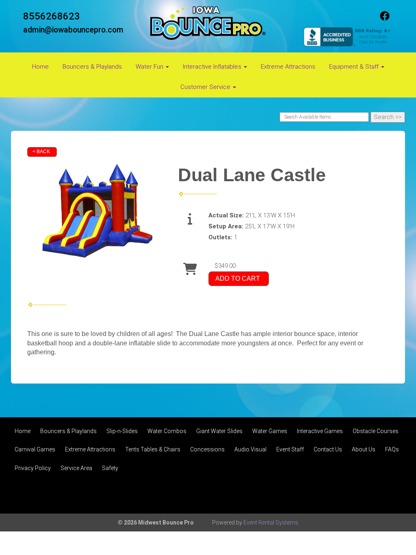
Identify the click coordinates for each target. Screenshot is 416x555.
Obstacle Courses (376, 431)
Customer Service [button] (206, 87)
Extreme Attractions (288, 66)
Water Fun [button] (150, 66)
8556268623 (51, 16)
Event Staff (290, 449)
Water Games (269, 431)
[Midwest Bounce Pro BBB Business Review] (348, 36)
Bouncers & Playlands (92, 66)
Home (40, 66)
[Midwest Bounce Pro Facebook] (385, 18)
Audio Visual (250, 449)
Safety (110, 468)
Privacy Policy (33, 468)
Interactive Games (320, 431)
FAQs (392, 449)
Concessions (207, 449)
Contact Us (328, 449)
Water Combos (166, 431)
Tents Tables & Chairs (152, 449)
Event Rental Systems (270, 522)
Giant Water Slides (219, 431)
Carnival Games (35, 449)
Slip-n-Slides (122, 431)
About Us (363, 449)
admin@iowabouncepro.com (73, 30)
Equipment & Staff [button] (354, 66)
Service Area (76, 468)
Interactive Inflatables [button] (213, 66)
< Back (41, 151)
